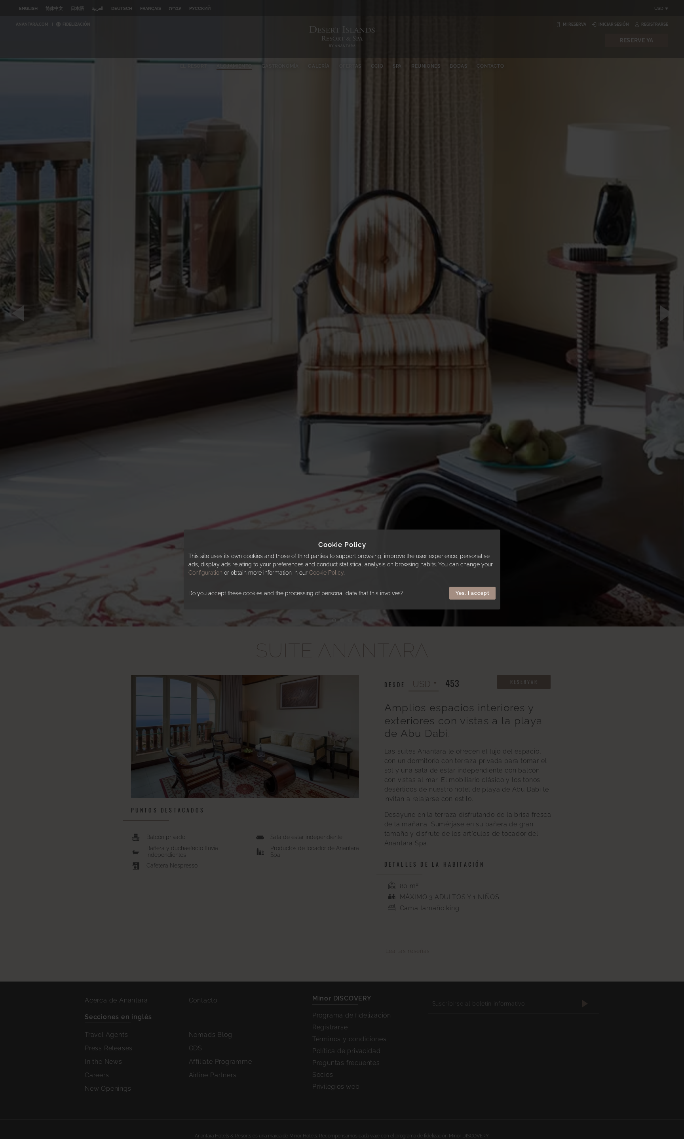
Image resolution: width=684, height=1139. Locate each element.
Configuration (205, 573)
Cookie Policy (326, 573)
